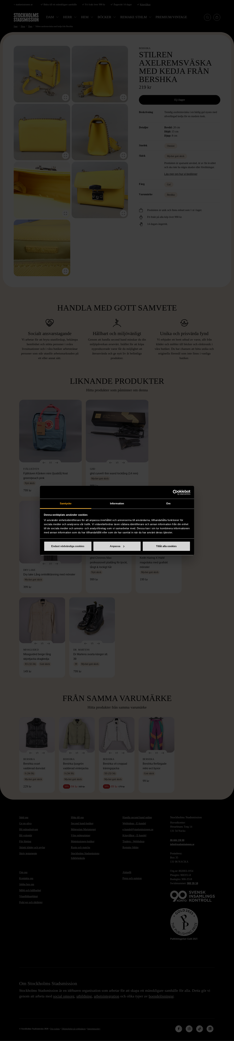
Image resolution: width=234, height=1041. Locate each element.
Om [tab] (168, 503)
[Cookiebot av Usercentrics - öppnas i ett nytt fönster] (175, 492)
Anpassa (115, 546)
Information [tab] (117, 503)
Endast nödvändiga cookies (67, 546)
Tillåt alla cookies (166, 546)
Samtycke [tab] (66, 503)
